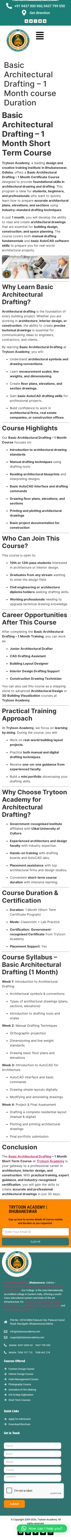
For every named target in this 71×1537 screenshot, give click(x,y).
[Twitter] (31, 21)
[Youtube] (44, 21)
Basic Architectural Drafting (29, 1156)
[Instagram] (35, 21)
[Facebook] (26, 21)
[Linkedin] (40, 21)
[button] (40, 35)
